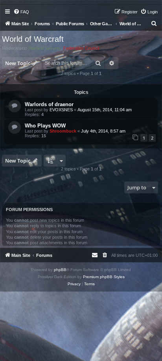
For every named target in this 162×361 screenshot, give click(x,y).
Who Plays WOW (45, 126)
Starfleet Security (44, 48)
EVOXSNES (61, 109)
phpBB (60, 269)
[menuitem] (21, 12)
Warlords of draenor (49, 104)
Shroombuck (63, 131)
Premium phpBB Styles (104, 277)
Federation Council (81, 48)
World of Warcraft (33, 39)
